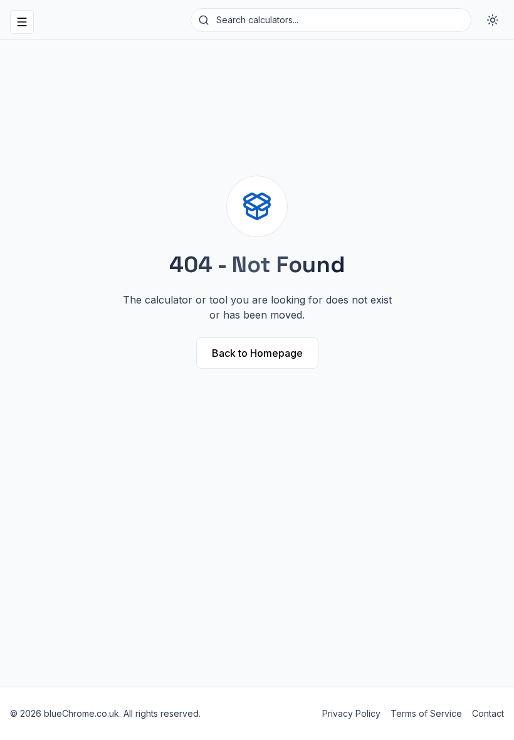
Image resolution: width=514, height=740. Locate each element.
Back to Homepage (257, 353)
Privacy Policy (351, 713)
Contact (488, 713)
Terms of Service (426, 713)
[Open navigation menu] (22, 22)
